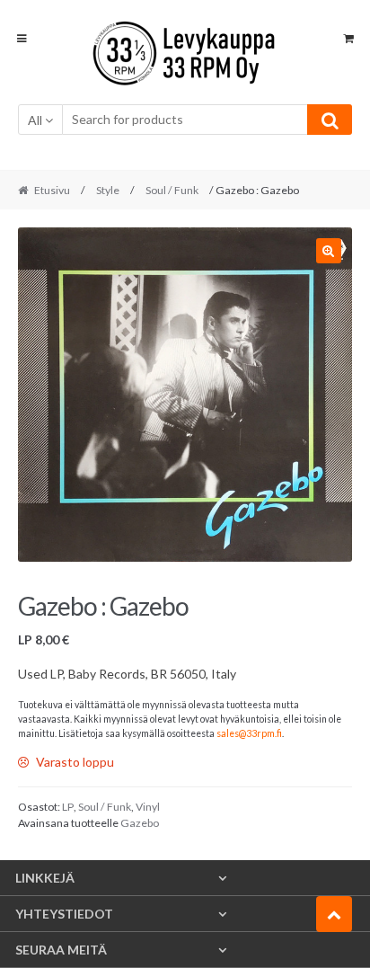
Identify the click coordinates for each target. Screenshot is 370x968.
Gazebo (139, 823)
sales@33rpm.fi (249, 733)
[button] (328, 250)
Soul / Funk (171, 190)
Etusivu (52, 190)
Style (107, 190)
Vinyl (148, 806)
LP (68, 806)
